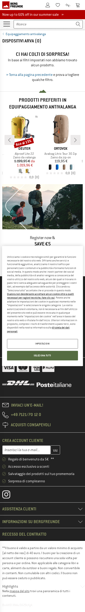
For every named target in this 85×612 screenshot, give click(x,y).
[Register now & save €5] (42, 224)
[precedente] (10, 140)
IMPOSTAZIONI (42, 343)
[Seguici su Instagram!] (9, 495)
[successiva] (75, 140)
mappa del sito (19, 591)
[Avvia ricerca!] (78, 24)
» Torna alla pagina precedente (29, 74)
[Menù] (6, 23)
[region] (42, 306)
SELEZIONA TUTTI (42, 355)
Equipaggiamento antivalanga (26, 34)
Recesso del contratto (24, 534)
